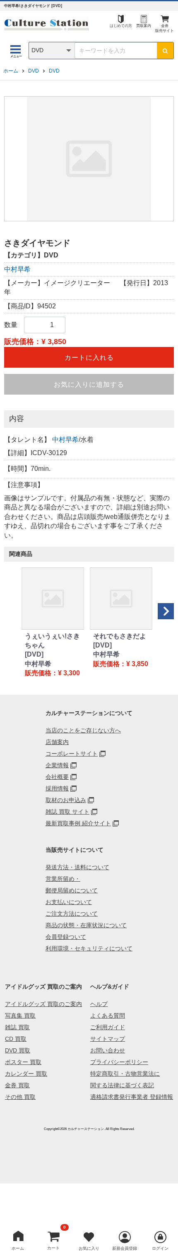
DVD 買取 (17, 1050)
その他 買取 (20, 1096)
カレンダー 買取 (26, 1073)
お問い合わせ (107, 1050)
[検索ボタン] (165, 50)
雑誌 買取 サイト (67, 811)
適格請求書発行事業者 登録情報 (131, 1096)
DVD (33, 71)
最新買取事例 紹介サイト (78, 823)
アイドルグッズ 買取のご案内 (43, 1004)
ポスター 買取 (23, 1062)
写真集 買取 (20, 1015)
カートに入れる (89, 357)
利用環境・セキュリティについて (89, 948)
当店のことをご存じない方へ (83, 730)
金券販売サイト (164, 28)
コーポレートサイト (72, 753)
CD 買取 (15, 1038)
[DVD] (34, 654)
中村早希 (17, 269)
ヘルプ (99, 1004)
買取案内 (143, 26)
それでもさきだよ (119, 636)
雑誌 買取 (17, 1027)
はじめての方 (121, 26)
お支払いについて (69, 902)
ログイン (160, 1248)
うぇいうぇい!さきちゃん (52, 641)
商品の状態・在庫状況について (86, 925)
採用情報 (57, 788)
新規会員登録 (124, 1248)
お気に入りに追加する (89, 384)
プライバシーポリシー (119, 1062)
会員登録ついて (66, 936)
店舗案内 (57, 742)
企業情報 (57, 765)
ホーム (10, 71)
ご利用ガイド (107, 1027)
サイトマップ (107, 1038)
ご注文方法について (72, 913)
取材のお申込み (66, 800)
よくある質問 (107, 1015)
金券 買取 (17, 1085)
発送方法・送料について (77, 867)
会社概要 (57, 776)
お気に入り (89, 1248)
